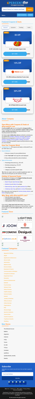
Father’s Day (16, 184)
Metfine (6, 331)
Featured (5, 27)
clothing (21, 139)
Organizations (7, 305)
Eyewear (6, 282)
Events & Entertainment (9, 280)
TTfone (5, 347)
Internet (6, 296)
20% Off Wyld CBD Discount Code (17, 105)
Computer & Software (9, 273)
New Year (13, 189)
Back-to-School (21, 189)
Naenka (6, 358)
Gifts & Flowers (7, 289)
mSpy (5, 339)
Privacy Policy (26, 388)
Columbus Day (23, 186)
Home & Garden (8, 294)
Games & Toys (7, 287)
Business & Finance (9, 269)
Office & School (8, 300)
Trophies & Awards (8, 319)
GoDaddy (21, 136)
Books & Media (7, 266)
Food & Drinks (7, 285)
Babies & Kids (7, 264)
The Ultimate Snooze (9, 328)
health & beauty (25, 138)
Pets (5, 307)
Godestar (6, 350)
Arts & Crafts (7, 260)
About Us (7, 388)
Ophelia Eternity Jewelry (9, 355)
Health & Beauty (8, 291)
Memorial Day (8, 186)
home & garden (15, 139)
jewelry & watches (6, 139)
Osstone (6, 337)
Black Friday (8, 182)
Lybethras (6, 353)
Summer (30, 15)
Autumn (29, 191)
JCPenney (16, 136)
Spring (24, 191)
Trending (21, 27)
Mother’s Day (8, 184)
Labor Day (14, 186)
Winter (3, 192)
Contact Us (12, 388)
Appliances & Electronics (10, 257)
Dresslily (12, 136)
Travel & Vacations (8, 316)
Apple (5, 255)
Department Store (8, 276)
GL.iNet (5, 345)
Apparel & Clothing (8, 253)
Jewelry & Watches (8, 298)
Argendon (6, 334)
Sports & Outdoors (8, 312)
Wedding (6, 321)
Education (6, 278)
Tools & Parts (7, 314)
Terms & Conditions (17, 390)
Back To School (22, 15)
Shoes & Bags (7, 310)
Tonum (5, 342)
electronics (18, 138)
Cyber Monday (15, 182)
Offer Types (19, 388)
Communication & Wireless (10, 271)
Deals (29, 27)
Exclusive (13, 27)
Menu (3, 15)
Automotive (7, 262)
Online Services (7, 303)
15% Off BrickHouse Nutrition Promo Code (17, 77)
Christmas (7, 189)
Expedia (28, 136)
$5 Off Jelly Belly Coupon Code (17, 49)
